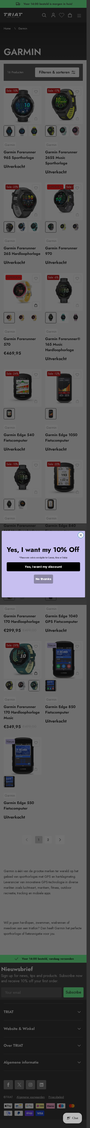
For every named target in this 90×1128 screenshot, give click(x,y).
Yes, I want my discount (43, 567)
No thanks (43, 579)
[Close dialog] (81, 535)
